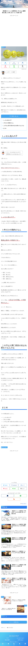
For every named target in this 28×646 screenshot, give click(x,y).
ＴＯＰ (7, 638)
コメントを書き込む (14, 622)
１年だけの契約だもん (8, 123)
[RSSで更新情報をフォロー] (14, 499)
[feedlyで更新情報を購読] (20, 495)
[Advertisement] (14, 30)
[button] (25, 320)
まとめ (4, 128)
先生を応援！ (4, 447)
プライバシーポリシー (14, 641)
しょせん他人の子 (7, 120)
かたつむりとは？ (20, 638)
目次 (13, 116)
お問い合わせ (20, 639)
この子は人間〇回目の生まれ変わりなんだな (13, 125)
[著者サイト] (7, 495)
